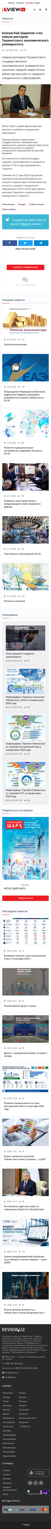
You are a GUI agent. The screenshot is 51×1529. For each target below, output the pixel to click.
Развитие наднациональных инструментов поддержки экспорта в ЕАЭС (23, 451)
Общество (23, 1422)
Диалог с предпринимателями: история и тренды (25, 1054)
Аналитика (8, 1393)
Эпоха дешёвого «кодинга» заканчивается (20, 655)
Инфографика (9, 1435)
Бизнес (6, 1414)
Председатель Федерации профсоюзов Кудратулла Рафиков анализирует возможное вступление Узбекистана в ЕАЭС (24, 396)
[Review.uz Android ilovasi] (38, 1473)
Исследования (9, 1439)
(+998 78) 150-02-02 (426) (25, 1368)
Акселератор (9, 1422)
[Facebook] (35, 1483)
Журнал (22, 1397)
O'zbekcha (20, 3)
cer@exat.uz (10, 1377)
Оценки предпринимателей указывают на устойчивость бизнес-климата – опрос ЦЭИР (25, 1259)
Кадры (22, 204)
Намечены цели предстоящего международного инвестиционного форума (22, 504)
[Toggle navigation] (46, 9)
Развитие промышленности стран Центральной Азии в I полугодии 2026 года (24, 1106)
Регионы (23, 1401)
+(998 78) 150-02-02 (13, 1363)
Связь (5, 1494)
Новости (23, 1405)
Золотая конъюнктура (15, 344)
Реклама (7, 1479)
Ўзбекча (11, 3)
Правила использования (10, 1488)
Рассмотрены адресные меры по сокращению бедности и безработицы (24, 1208)
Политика (23, 1414)
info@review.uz (11, 1372)
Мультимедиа (9, 1447)
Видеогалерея (9, 1456)
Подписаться (25, 898)
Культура (7, 1430)
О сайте (6, 1474)
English (37, 3)
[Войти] (40, 9)
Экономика (9, 204)
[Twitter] (41, 1483)
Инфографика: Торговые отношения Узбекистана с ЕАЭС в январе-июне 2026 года (25, 700)
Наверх (26, 1524)
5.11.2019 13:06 (11, 50)
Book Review (8, 1443)
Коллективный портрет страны (20, 1006)
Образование (37, 204)
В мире (22, 1393)
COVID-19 (25, 1426)
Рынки (6, 1401)
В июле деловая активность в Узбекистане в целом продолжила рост (24, 1311)
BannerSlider (10, 209)
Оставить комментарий (25, 267)
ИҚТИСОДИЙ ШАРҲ (15, 888)
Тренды (6, 1397)
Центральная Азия (27, 1418)
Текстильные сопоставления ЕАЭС (22, 554)
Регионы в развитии (14, 601)
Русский (29, 3)
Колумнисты (8, 1418)
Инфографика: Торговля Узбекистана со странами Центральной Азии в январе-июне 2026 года (25, 746)
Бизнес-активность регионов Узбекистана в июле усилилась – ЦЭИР (24, 1158)
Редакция (7, 1483)
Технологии (8, 1426)
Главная (6, 1470)
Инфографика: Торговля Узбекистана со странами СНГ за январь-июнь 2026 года (25, 793)
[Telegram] (29, 1483)
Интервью (7, 1405)
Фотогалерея (9, 1452)
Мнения (6, 1409)
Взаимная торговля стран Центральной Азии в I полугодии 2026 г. (25, 957)
